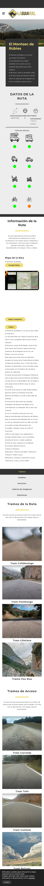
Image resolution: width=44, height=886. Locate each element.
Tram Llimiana (22, 640)
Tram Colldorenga (22, 563)
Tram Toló (22, 791)
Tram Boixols (22, 868)
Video (11, 327)
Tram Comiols (22, 830)
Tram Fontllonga (22, 601)
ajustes (32, 878)
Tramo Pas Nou (22, 679)
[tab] (22, 472)
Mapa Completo (15, 319)
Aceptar (6, 882)
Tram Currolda (22, 752)
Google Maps (14, 265)
